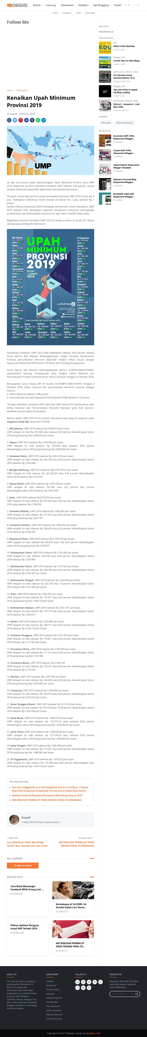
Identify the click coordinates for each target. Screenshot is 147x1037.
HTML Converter (54, 1010)
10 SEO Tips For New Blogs (126, 60)
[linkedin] (89, 982)
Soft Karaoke (118, 72)
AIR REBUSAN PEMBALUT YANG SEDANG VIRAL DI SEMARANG (47, 800)
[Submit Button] (137, 994)
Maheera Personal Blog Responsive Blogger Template (124, 182)
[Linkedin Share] (26, 120)
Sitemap (50, 993)
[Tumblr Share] (32, 120)
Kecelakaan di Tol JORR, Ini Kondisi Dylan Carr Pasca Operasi (71, 907)
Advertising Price (54, 998)
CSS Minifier (52, 1002)
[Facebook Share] (9, 120)
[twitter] (83, 987)
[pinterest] (94, 982)
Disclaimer (51, 985)
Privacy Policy (52, 989)
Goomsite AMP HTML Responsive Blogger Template (124, 139)
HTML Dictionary (54, 1018)
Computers (66, 13)
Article (55, 13)
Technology (89, 13)
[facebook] (125, 5)
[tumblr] (83, 982)
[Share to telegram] (43, 120)
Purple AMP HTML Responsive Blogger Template (123, 153)
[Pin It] (20, 120)
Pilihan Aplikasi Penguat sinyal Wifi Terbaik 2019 (24, 927)
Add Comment (24, 865)
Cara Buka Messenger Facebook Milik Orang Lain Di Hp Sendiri (27, 889)
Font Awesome (53, 1006)
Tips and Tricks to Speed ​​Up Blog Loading (125, 91)
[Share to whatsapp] (38, 120)
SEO (115, 43)
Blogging (117, 57)
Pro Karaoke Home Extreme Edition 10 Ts (124, 76)
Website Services (54, 1014)
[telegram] (77, 982)
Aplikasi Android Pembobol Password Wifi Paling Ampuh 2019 (47, 795)
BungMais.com (93, 1033)
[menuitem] (36, 5)
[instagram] (129, 5)
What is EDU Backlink (124, 46)
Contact (50, 981)
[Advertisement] (28, 66)
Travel (78, 13)
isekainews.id (106, 31)
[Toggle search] (138, 5)
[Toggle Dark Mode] (134, 5)
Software (129, 72)
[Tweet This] (15, 120)
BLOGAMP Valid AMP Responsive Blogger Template (123, 197)
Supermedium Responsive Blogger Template (126, 166)
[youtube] (100, 982)
